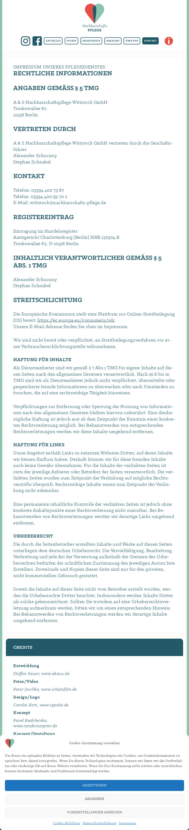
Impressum (127, 823)
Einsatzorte (91, 41)
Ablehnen (94, 799)
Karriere (113, 41)
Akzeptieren (94, 785)
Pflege (71, 41)
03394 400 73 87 (47, 190)
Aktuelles (53, 41)
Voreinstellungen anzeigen (94, 812)
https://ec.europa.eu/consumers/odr (76, 320)
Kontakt (150, 41)
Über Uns (132, 41)
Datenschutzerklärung (99, 823)
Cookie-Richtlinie (66, 823)
